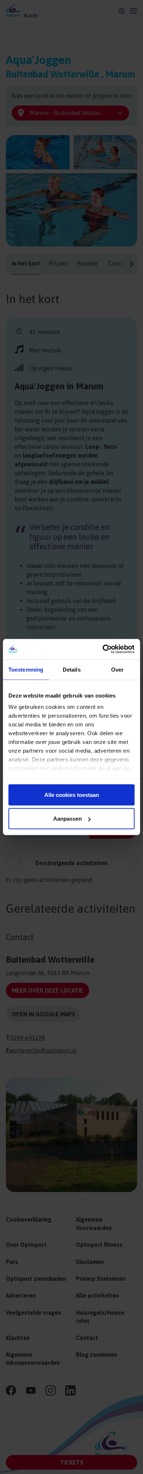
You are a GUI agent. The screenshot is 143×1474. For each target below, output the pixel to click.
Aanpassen (67, 819)
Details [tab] (72, 669)
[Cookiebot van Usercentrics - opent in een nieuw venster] (103, 649)
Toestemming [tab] (25, 669)
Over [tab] (117, 669)
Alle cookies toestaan (71, 794)
